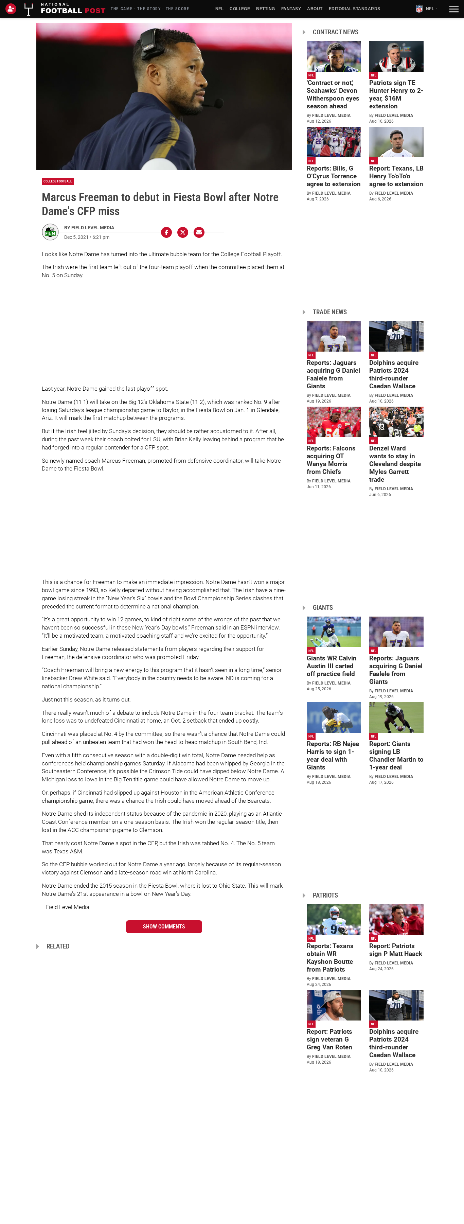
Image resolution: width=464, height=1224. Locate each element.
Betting (265, 8)
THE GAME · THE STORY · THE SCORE (150, 8)
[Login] (12, 9)
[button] (453, 9)
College (240, 8)
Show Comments (164, 926)
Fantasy (291, 8)
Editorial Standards (354, 8)
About (314, 8)
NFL (219, 8)
